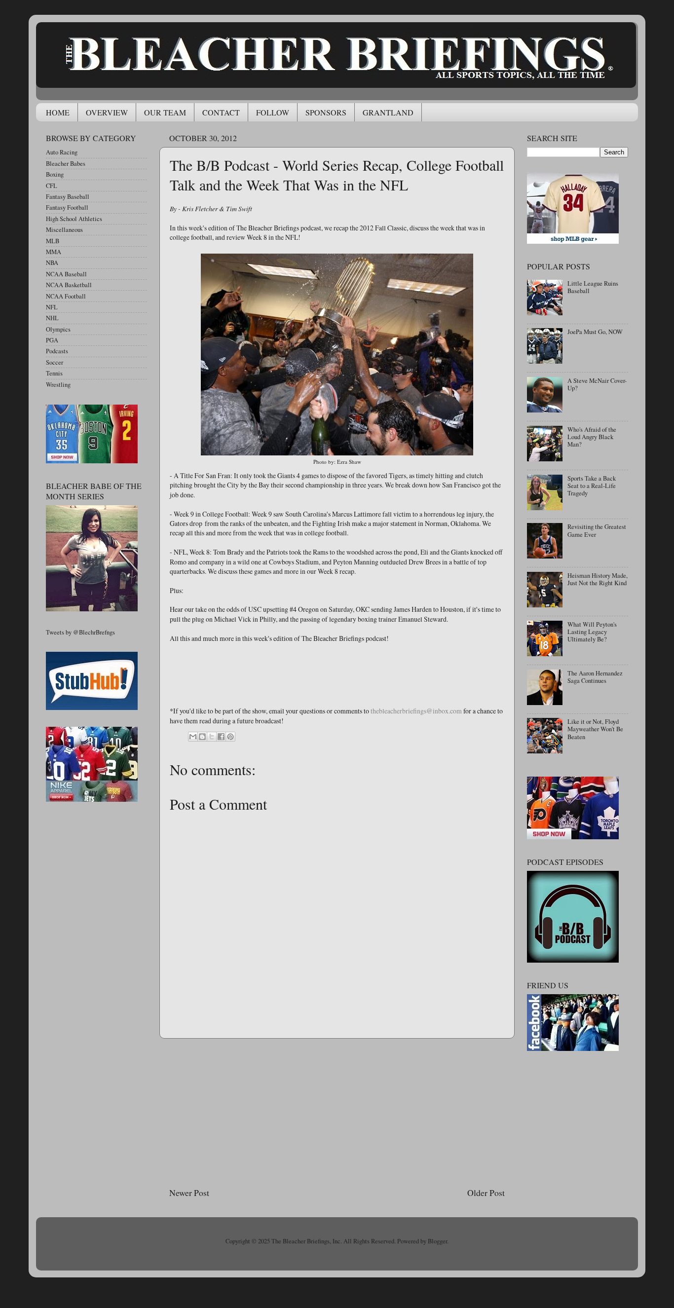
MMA (53, 252)
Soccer (54, 362)
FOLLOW (272, 112)
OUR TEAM (165, 112)
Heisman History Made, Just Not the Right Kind (597, 579)
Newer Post (189, 1192)
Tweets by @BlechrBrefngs (80, 632)
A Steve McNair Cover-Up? (597, 384)
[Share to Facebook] (221, 737)
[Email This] (193, 737)
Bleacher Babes (65, 163)
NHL (52, 318)
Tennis (54, 373)
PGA (52, 340)
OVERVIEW (107, 112)
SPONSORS (325, 112)
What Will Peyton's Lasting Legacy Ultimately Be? (592, 631)
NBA (52, 263)
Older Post (486, 1192)
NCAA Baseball (66, 274)
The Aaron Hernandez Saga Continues (595, 677)
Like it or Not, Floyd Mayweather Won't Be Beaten (595, 729)
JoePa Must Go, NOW (595, 332)
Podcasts (57, 351)
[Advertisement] (337, 1112)
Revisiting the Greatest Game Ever (596, 530)
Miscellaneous (64, 229)
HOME (58, 112)
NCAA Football (66, 296)
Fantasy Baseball (67, 196)
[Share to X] (212, 737)
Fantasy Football (67, 207)
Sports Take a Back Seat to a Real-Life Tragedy (591, 485)
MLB (52, 241)
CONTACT (221, 112)
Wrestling (58, 384)
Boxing (55, 174)
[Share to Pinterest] (230, 737)
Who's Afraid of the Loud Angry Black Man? (591, 436)
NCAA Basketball (69, 285)
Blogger (437, 1241)
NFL (52, 307)
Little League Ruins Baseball (592, 287)
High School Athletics (74, 219)
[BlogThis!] (202, 737)
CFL (51, 186)
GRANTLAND (388, 112)
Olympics (58, 329)
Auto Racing (61, 152)
